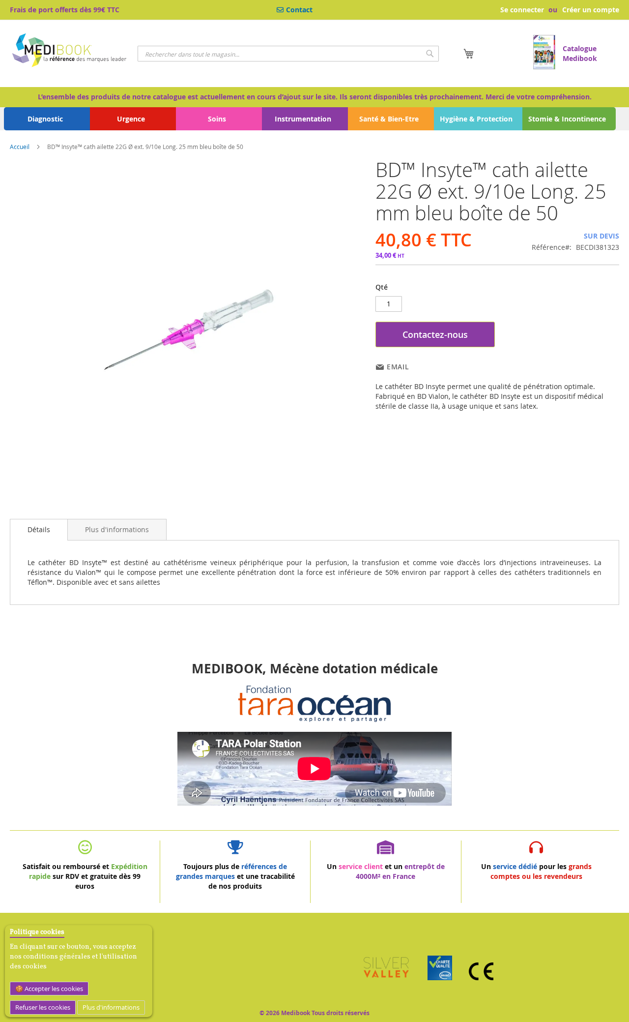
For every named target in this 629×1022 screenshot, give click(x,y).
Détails (39, 529)
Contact (299, 9)
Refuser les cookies (42, 1007)
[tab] (39, 530)
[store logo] (70, 51)
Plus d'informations (111, 1007)
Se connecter (522, 9)
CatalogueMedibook (580, 53)
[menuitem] (47, 118)
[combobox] (288, 53)
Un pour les (536, 871)
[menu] (314, 118)
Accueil (19, 146)
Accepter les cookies (53, 988)
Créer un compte (590, 9)
